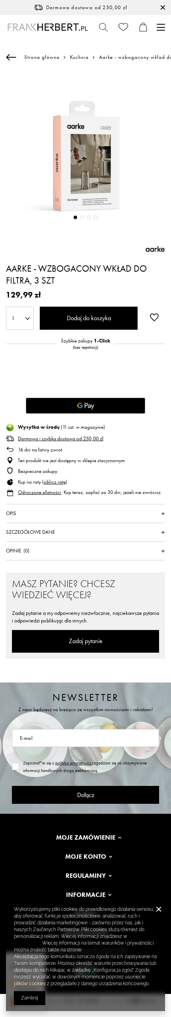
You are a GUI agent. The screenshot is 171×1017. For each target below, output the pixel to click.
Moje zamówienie (85, 838)
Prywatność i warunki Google (114, 950)
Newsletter (85, 697)
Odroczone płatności (39, 492)
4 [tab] (95, 217)
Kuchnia (79, 57)
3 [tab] (89, 217)
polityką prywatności (73, 763)
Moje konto (85, 857)
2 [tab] (82, 217)
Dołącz (85, 795)
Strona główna (42, 57)
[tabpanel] (85, 151)
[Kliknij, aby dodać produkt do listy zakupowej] (154, 317)
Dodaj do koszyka (89, 318)
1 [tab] (75, 217)
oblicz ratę (55, 481)
